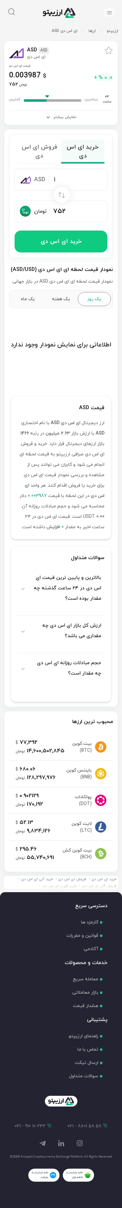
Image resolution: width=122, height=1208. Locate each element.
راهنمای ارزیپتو (83, 1036)
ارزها (92, 31)
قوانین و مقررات (82, 936)
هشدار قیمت (85, 1006)
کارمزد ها (89, 922)
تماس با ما (87, 1049)
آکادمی (91, 949)
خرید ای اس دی (61, 241)
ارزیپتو (112, 31)
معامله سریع (85, 979)
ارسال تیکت (86, 1063)
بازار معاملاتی (85, 992)
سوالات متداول (83, 1076)
